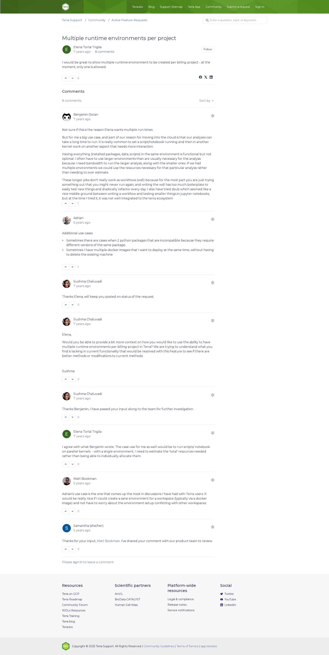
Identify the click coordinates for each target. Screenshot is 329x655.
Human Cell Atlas (126, 605)
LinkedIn (230, 605)
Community (214, 7)
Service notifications (181, 610)
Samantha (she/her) (88, 526)
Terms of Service (187, 646)
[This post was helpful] (65, 78)
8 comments (104, 52)
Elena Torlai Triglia (87, 47)
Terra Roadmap (72, 599)
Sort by (205, 100)
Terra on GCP (70, 594)
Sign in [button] (259, 7)
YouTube (230, 599)
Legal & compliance (181, 599)
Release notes (177, 604)
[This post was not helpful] (72, 78)
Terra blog (68, 621)
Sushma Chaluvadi (87, 281)
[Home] (65, 7)
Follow (208, 49)
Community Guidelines (159, 646)
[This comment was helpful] (65, 203)
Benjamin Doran (85, 114)
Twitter (229, 594)
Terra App (194, 7)
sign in (77, 562)
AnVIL (119, 594)
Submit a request (238, 7)
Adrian (78, 218)
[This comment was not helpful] (72, 203)
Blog (151, 7)
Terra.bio (137, 7)
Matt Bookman (84, 479)
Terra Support (72, 20)
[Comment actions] (213, 115)
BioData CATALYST (127, 599)
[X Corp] (205, 77)
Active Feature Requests (129, 20)
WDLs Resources (73, 610)
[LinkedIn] (211, 77)
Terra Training (70, 616)
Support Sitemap (171, 7)
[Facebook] (200, 77)
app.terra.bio (209, 646)
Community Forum (75, 605)
